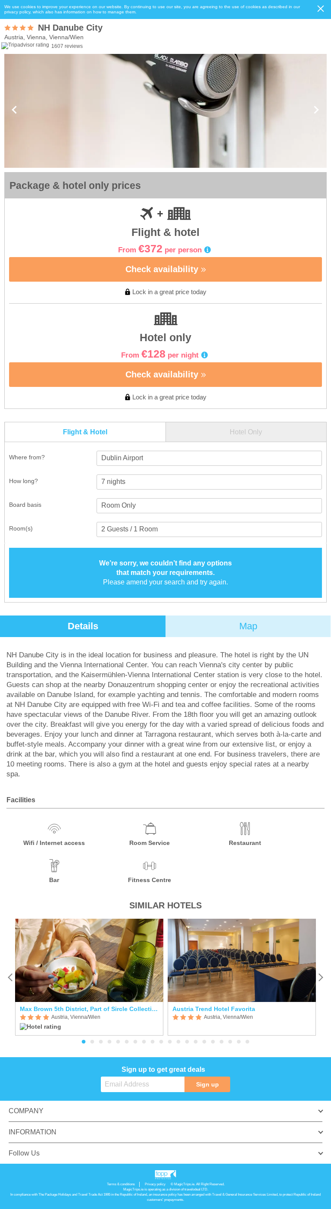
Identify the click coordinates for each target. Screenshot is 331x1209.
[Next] (320, 977)
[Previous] (10, 977)
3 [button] (101, 1042)
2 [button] (92, 1042)
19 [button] (238, 1042)
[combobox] (209, 458)
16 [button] (213, 1042)
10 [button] (161, 1042)
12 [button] (178, 1042)
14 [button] (195, 1042)
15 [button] (204, 1042)
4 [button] (109, 1042)
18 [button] (230, 1042)
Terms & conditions (121, 1184)
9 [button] (152, 1042)
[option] (89, 977)
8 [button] (144, 1042)
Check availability (163, 269)
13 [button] (187, 1042)
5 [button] (118, 1042)
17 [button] (221, 1042)
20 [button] (247, 1042)
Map (248, 626)
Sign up (207, 1084)
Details (83, 626)
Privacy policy (155, 1184)
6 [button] (126, 1042)
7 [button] (135, 1042)
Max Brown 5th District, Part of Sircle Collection (89, 1008)
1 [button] (83, 1042)
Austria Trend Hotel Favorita (213, 1008)
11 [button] (170, 1042)
